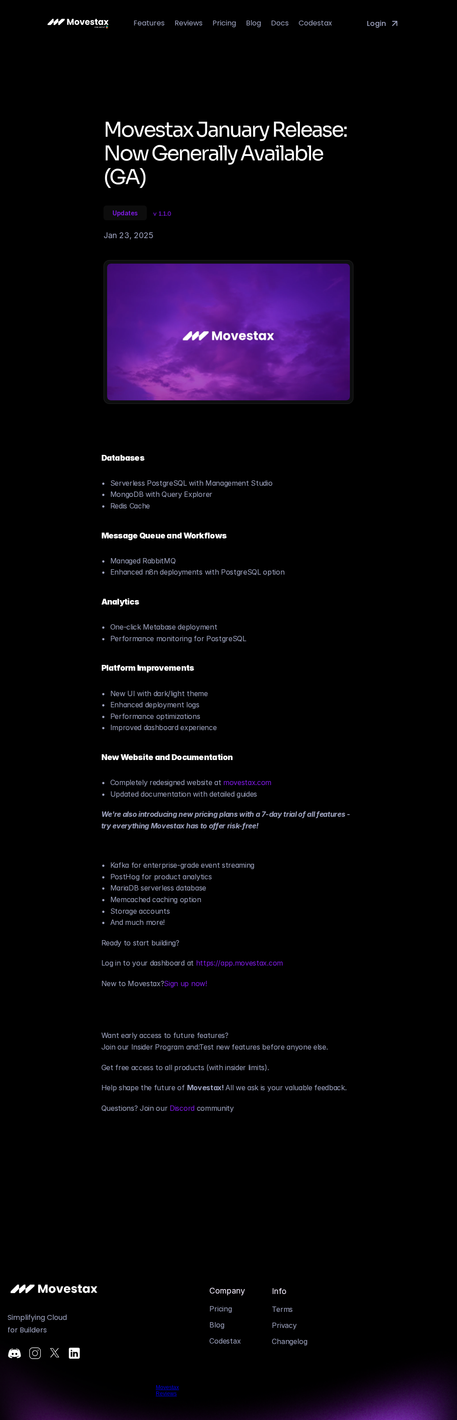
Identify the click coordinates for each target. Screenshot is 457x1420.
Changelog (289, 1341)
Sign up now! (185, 983)
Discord (182, 1108)
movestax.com (247, 782)
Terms (282, 1309)
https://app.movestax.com (239, 962)
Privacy (284, 1325)
